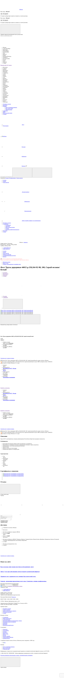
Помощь (5, 106)
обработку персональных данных (15, 586)
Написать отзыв (4, 522)
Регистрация (5, 125)
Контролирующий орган (8, 625)
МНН (4, 111)
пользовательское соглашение (26, 655)
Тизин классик (19, 178)
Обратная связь (9, 109)
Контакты (5, 105)
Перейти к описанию (5, 387)
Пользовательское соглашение (9, 621)
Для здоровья (6, 630)
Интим (4, 635)
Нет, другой (5, 13)
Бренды (4, 256)
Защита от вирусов (7, 254)
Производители (6, 638)
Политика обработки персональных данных (12, 620)
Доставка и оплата (7, 104)
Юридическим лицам (7, 113)
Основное (5, 272)
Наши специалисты (7, 618)
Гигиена (4, 631)
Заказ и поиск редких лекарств (9, 610)
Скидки (4, 180)
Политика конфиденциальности (12, 229)
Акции (4, 181)
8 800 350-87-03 (6, 248)
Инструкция (5, 273)
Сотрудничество (6, 619)
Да (1, 13)
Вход (23, 124)
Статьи (4, 231)
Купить (2, 339)
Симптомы (5, 110)
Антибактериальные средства (9, 255)
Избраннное (27, 201)
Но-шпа (7, 178)
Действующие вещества (8, 637)
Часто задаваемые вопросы (11, 107)
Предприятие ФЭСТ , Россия (9, 368)
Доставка (5, 296)
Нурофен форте (12, 178)
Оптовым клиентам (7, 612)
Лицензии (8, 226)
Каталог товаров (6, 636)
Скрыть (10, 65)
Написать (14, 597)
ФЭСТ (4, 370)
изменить (26, 242)
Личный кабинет (25, 191)
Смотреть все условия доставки (7, 358)
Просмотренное (27, 211)
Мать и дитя (5, 633)
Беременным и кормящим (9, 377)
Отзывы (4, 114)
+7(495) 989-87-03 (7, 247)
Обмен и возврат (6, 609)
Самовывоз (5, 297)
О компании (5, 224)
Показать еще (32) (4, 65)
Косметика (5, 632)
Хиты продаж (6, 182)
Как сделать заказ (9, 108)
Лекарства (5, 629)
